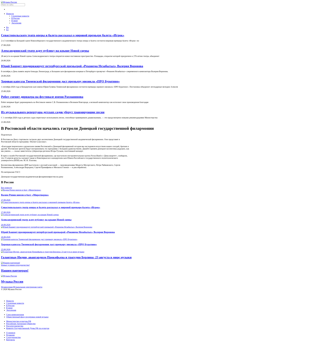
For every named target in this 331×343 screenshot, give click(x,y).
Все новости (6, 188)
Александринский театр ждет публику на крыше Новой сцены (45, 50)
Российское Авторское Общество (21, 324)
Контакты (10, 340)
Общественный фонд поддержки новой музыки (27, 317)
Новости (10, 14)
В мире (14, 21)
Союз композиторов (15, 314)
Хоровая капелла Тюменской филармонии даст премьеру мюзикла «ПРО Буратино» (60, 81)
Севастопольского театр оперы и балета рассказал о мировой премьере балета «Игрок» (62, 35)
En (7, 30)
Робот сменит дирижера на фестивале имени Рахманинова (42, 96)
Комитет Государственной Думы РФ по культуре (27, 328)
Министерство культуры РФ (18, 321)
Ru (7, 27)
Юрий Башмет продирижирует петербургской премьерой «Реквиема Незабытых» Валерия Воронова (72, 66)
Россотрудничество (14, 326)
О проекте (10, 333)
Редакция (10, 335)
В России (15, 18)
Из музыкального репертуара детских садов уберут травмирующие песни (52, 112)
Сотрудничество (13, 337)
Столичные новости (20, 16)
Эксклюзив (16, 23)
